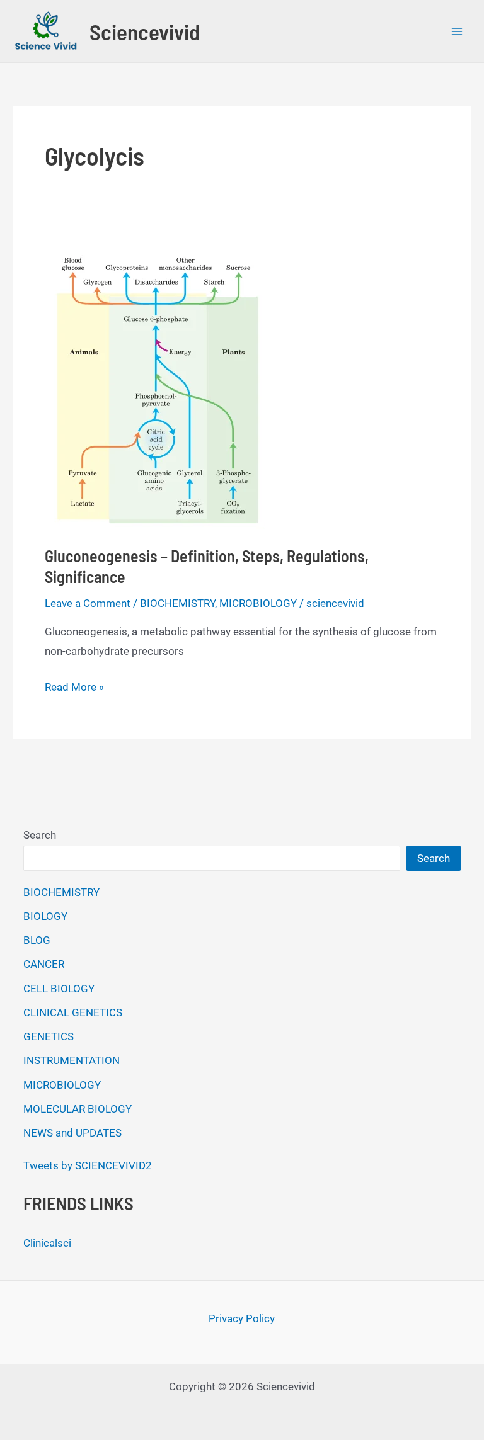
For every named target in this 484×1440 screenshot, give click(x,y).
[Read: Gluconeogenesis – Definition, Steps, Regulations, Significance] (155, 383)
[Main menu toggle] (457, 31)
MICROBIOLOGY (258, 603)
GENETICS (48, 1036)
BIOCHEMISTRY (177, 603)
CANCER (43, 964)
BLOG (36, 940)
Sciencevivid (144, 31)
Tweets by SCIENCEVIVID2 (87, 1165)
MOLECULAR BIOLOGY (77, 1109)
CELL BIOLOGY (59, 988)
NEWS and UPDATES (72, 1132)
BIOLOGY (45, 916)
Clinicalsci (47, 1243)
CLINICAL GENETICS (72, 1012)
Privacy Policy (242, 1318)
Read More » (74, 689)
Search (39, 835)
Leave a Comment (87, 603)
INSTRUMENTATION (71, 1060)
